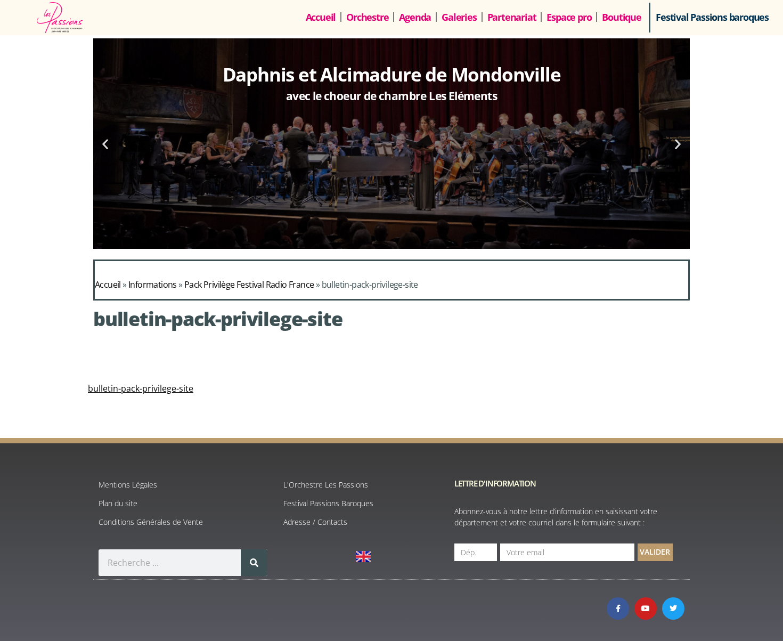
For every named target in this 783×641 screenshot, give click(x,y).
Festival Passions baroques (712, 17)
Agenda (415, 17)
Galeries (459, 17)
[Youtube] (645, 608)
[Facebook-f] (618, 608)
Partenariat (511, 17)
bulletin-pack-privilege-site (140, 388)
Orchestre (367, 17)
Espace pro (569, 17)
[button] (105, 143)
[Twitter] (673, 608)
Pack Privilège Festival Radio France (249, 284)
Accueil (321, 17)
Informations (152, 284)
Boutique (621, 17)
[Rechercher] (254, 562)
